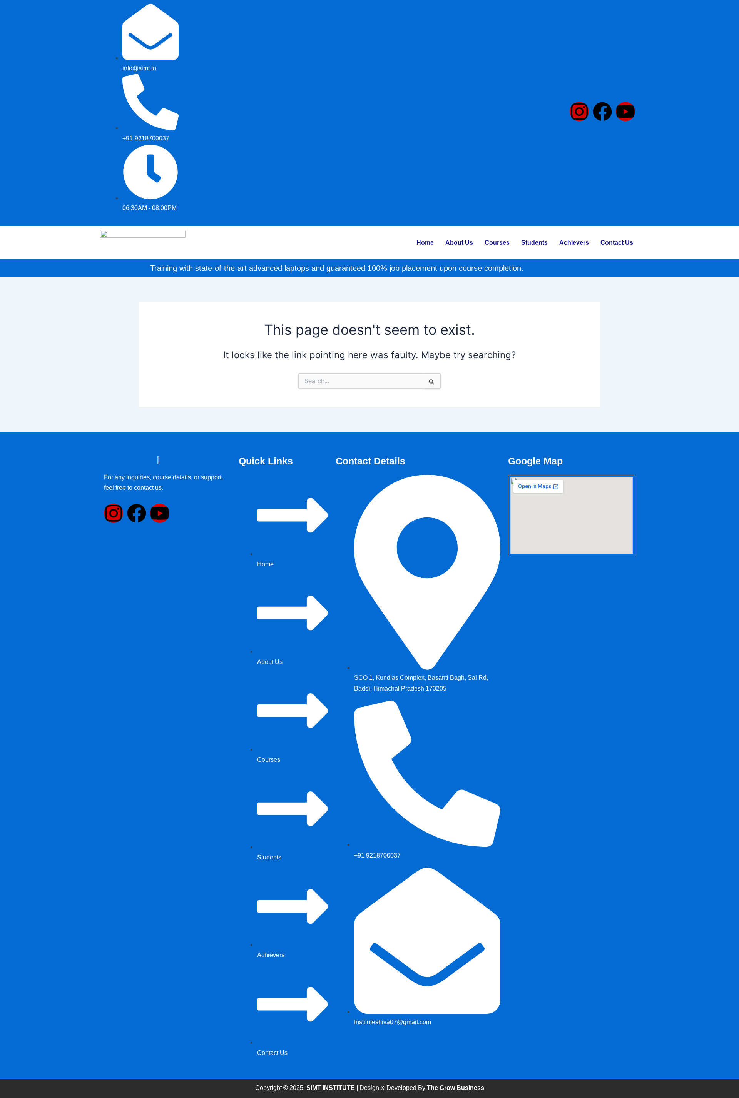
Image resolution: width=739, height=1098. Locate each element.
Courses (497, 242)
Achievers (574, 242)
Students (534, 242)
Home (425, 242)
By (450, 1088)
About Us (459, 242)
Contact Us (616, 242)
